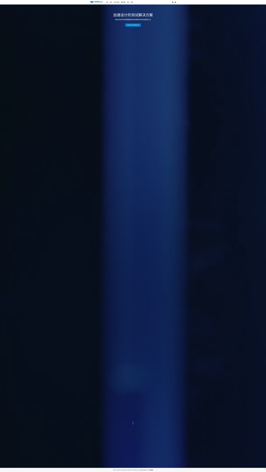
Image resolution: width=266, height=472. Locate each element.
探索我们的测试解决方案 (133, 25)
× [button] (264, 469)
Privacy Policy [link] (143, 469)
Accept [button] (151, 469)
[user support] (175, 2)
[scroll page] (133, 423)
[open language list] (172, 2)
